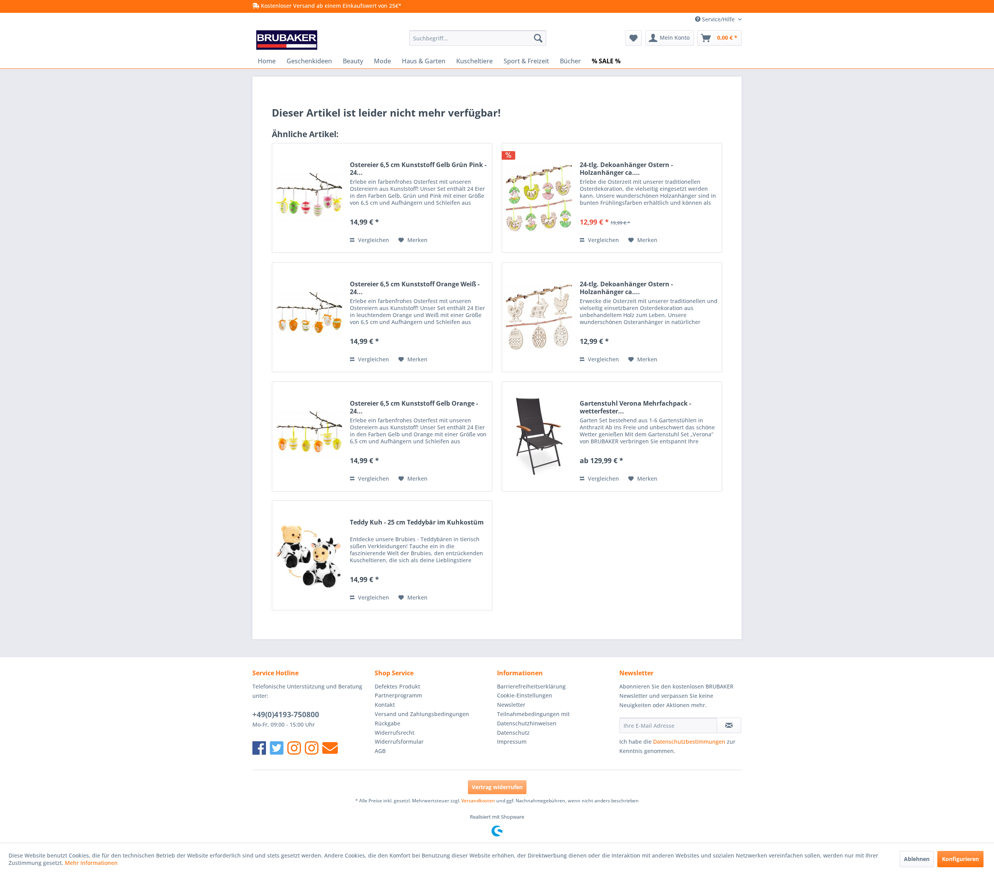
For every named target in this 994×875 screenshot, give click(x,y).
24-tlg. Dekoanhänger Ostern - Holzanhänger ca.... (626, 168)
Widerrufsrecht (394, 732)
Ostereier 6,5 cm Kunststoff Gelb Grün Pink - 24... (418, 168)
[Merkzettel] (633, 38)
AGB (380, 751)
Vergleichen (372, 240)
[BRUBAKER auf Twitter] (276, 747)
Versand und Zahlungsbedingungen (422, 714)
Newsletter (511, 704)
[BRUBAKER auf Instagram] (294, 747)
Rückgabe (387, 723)
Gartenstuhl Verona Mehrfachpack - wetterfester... (635, 407)
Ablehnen (917, 859)
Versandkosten (478, 800)
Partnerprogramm (398, 695)
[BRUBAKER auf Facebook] (259, 747)
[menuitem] (477, 38)
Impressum (512, 741)
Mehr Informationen (91, 862)
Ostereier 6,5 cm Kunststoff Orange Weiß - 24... (415, 288)
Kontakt (385, 704)
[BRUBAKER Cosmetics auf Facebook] (311, 747)
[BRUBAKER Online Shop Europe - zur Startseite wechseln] (286, 40)
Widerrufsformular (399, 741)
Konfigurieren (960, 859)
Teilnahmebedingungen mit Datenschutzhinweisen (533, 718)
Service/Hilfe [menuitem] (718, 19)
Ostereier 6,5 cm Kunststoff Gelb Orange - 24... (414, 407)
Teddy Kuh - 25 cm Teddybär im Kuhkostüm (417, 522)
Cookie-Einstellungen (524, 695)
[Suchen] (538, 38)
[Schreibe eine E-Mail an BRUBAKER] (330, 747)
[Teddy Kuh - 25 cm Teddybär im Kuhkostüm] (309, 555)
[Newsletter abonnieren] (729, 725)
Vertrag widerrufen (497, 787)
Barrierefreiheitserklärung (531, 686)
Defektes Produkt (397, 686)
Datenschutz (513, 732)
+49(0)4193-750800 (285, 714)
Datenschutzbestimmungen (689, 741)
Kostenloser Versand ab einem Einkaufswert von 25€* (330, 5)
